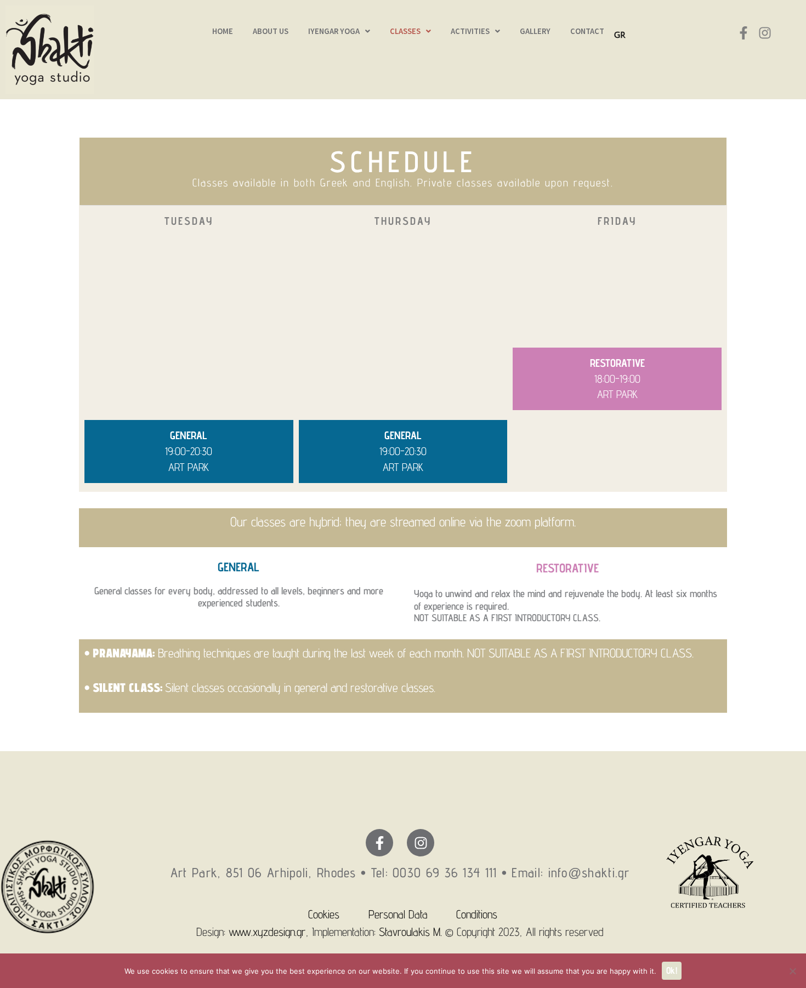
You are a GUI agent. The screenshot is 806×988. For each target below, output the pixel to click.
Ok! (671, 970)
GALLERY (535, 31)
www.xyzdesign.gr (267, 931)
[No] (792, 971)
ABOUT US (270, 31)
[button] (339, 31)
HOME (222, 31)
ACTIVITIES (470, 31)
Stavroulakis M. (409, 931)
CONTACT (587, 31)
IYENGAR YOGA (334, 31)
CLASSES (405, 31)
